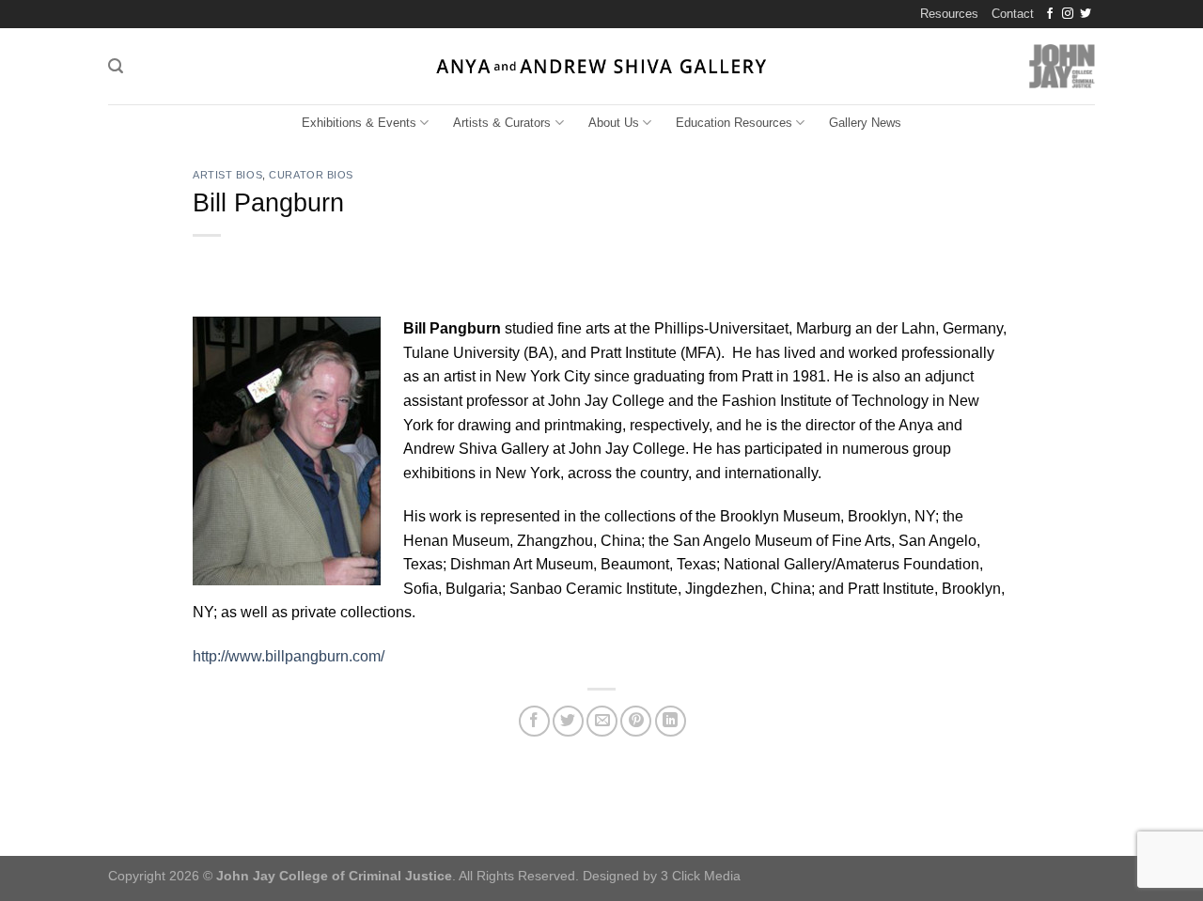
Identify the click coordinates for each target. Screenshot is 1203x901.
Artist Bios (227, 174)
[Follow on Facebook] (1049, 14)
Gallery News (865, 123)
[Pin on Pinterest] (635, 721)
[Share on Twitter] (568, 721)
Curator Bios (311, 174)
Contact (1013, 14)
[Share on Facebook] (534, 721)
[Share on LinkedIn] (670, 721)
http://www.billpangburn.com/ (288, 656)
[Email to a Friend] (601, 721)
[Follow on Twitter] (1085, 14)
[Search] (115, 66)
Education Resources (734, 123)
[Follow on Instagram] (1067, 14)
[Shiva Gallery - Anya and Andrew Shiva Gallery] (602, 66)
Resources (949, 14)
